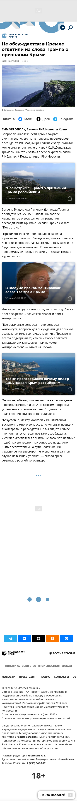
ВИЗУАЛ (66, 666)
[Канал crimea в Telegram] (10, 638)
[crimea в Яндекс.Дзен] (38, 638)
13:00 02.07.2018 (10, 61)
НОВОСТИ (8, 677)
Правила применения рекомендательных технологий (36, 718)
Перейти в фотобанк (35, 110)
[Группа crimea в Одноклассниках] (52, 638)
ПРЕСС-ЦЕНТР (28, 677)
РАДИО (45, 677)
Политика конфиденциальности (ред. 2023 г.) (30, 715)
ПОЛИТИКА (12, 666)
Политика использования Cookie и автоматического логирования (35, 709)
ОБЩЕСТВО (29, 666)
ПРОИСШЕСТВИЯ (49, 666)
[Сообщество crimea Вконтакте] (24, 638)
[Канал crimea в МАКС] (66, 638)
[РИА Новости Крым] (14, 35)
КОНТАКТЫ (61, 677)
